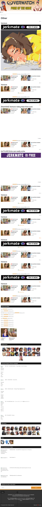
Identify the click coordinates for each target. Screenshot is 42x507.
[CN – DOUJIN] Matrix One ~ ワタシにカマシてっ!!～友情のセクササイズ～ (17, 401)
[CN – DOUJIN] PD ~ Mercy (9, 415)
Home (2, 14)
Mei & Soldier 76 (12, 457)
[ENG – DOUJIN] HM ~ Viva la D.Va (11, 379)
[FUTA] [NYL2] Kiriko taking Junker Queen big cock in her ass (20, 467)
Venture (4, 23)
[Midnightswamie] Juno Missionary (16, 475)
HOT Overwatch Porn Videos (7, 447)
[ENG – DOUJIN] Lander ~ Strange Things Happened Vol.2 (15, 388)
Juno (2, 318)
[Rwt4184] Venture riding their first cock (17, 107)
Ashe (2, 309)
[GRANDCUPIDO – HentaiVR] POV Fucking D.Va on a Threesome (21, 449)
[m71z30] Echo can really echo (13, 151)
